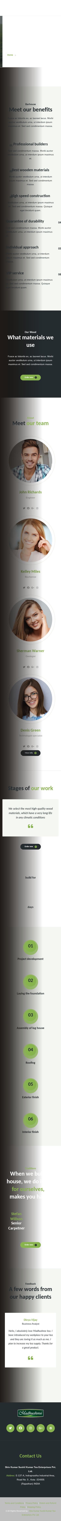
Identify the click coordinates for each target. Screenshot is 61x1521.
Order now (29, 377)
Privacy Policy (32, 1503)
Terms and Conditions (14, 1503)
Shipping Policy (34, 1507)
